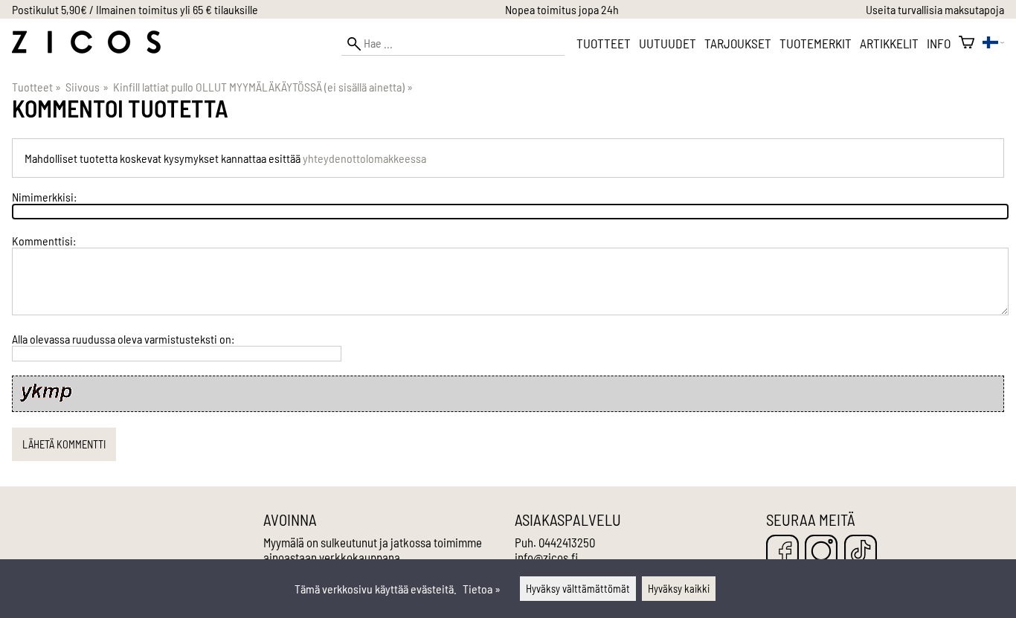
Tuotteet (603, 43)
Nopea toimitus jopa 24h (562, 9)
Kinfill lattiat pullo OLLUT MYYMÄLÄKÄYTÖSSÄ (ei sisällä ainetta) (263, 87)
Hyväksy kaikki (679, 588)
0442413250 (566, 542)
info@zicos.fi (546, 557)
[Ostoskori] (966, 43)
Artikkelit (889, 43)
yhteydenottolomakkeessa (364, 158)
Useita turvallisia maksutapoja (935, 9)
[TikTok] (860, 552)
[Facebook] (782, 552)
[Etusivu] (86, 49)
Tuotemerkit (815, 43)
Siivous (86, 87)
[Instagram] (821, 552)
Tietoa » (482, 589)
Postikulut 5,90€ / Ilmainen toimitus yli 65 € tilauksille (135, 9)
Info (939, 43)
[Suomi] (993, 43)
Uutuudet (667, 43)
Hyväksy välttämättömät (578, 588)
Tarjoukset (737, 43)
